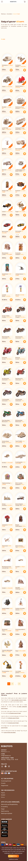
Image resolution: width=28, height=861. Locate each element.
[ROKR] (14, 822)
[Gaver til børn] (10, 845)
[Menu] (2, 2)
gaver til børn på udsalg (10, 732)
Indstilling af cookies (13, 859)
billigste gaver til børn (13, 718)
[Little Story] (14, 829)
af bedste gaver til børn (15, 713)
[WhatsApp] (2, 766)
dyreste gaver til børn (13, 722)
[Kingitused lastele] (18, 845)
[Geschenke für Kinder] (14, 845)
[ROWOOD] (14, 836)
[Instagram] (9, 766)
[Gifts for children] (2, 845)
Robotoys (12, 1)
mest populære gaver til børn (18, 700)
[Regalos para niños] (22, 845)
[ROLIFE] (14, 825)
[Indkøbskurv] (25, 2)
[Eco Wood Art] (14, 832)
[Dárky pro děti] (6, 845)
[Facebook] (5, 766)
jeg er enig (13, 856)
